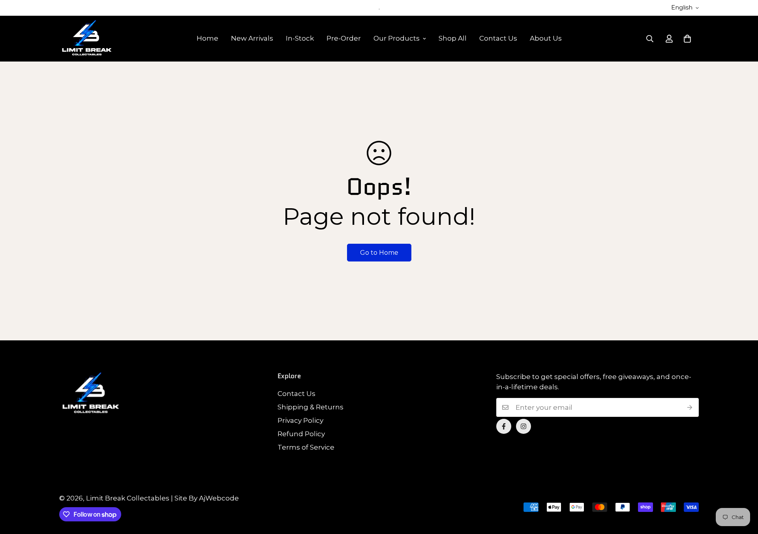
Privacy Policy (300, 420)
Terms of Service (306, 447)
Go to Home (379, 252)
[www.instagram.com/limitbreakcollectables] (523, 426)
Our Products (396, 38)
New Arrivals (252, 38)
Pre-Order (343, 38)
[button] (687, 39)
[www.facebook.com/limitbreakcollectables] (503, 426)
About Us (546, 38)
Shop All (453, 38)
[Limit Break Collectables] (86, 39)
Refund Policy (301, 434)
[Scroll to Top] (743, 491)
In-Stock (300, 38)
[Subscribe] (690, 407)
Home (207, 38)
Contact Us (498, 38)
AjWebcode (219, 498)
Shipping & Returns (310, 407)
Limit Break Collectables (127, 498)
